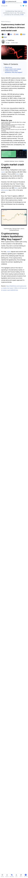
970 (6, 5)
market (3, 172)
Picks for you (8, 67)
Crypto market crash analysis (13, 69)
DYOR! (22, 14)
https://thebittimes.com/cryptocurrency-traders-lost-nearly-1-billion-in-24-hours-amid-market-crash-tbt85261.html (14, 288)
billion (17, 174)
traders (9, 251)
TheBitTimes (10, 40)
